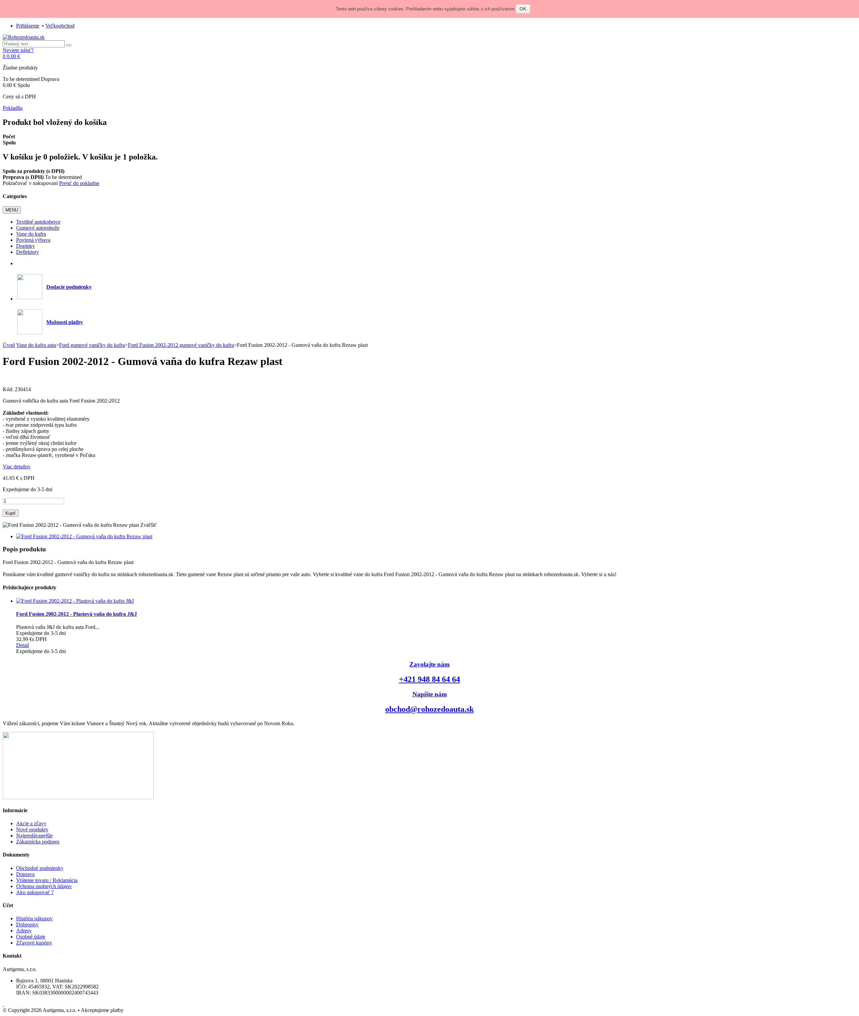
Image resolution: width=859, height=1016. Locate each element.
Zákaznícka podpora (37, 841)
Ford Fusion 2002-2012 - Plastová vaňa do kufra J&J (76, 614)
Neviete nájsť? (18, 50)
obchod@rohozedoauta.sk (429, 709)
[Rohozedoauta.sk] (24, 37)
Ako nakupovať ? (35, 892)
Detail (22, 645)
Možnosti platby (64, 322)
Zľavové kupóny (34, 942)
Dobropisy (27, 924)
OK (522, 8)
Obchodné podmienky (39, 868)
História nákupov (34, 918)
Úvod (9, 345)
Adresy (24, 930)
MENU (11, 210)
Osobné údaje (30, 936)
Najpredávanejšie (34, 835)
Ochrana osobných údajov (44, 886)
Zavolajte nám (429, 664)
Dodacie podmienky (69, 287)
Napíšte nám (429, 694)
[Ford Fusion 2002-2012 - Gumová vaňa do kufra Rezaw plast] (84, 536)
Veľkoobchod (59, 26)
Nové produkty (32, 829)
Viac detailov (17, 466)
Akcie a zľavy (31, 823)
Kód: (9, 389)
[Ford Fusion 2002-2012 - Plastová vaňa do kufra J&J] (75, 601)
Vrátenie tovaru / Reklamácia (47, 880)
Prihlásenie (27, 26)
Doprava (25, 874)
